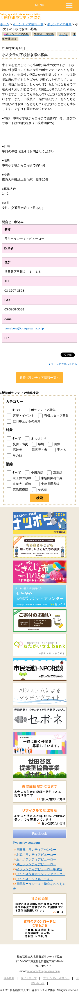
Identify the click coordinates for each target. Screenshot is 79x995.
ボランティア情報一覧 (28, 24)
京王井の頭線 (21, 478)
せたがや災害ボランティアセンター (40, 874)
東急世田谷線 (49, 484)
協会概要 (9, 978)
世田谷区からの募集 (26, 421)
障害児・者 (39, 449)
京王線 (57, 472)
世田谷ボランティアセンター (36, 849)
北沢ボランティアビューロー (36, 854)
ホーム (4, 24)
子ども (61, 449)
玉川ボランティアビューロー (36, 859)
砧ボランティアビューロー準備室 (39, 869)
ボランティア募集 (59, 24)
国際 (56, 444)
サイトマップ (29, 978)
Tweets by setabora (26, 842)
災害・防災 (20, 444)
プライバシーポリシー (56, 978)
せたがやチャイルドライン (34, 879)
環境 (40, 444)
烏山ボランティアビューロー (36, 864)
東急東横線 (20, 489)
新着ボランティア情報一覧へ (39, 377)
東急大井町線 (21, 484)
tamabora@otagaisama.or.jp (24, 328)
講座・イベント (23, 415)
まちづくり (38, 438)
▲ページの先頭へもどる (62, 364)
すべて (16, 410)
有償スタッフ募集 (56, 415)
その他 (17, 455)
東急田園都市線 (51, 478)
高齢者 (17, 449)
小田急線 (36, 472)
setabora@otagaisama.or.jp (43, 971)
